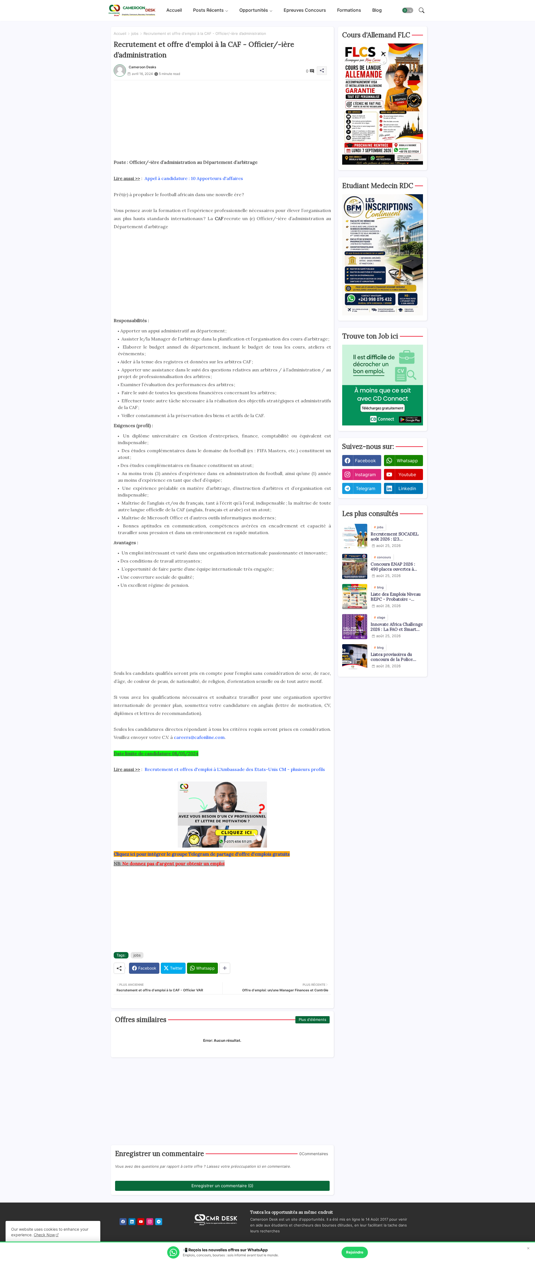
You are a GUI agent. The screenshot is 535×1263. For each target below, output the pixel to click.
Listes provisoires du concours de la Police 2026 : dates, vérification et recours (395, 657)
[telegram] (158, 1221)
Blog (377, 10)
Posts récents (208, 10)
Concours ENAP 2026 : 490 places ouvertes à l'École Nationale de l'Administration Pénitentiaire (393, 567)
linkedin (407, 488)
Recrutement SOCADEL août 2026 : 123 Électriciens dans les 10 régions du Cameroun (395, 537)
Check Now (44, 1234)
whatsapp (407, 460)
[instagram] (149, 1221)
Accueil (174, 10)
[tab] (174, 10)
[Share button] (224, 968)
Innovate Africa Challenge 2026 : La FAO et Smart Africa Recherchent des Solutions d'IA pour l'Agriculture (397, 627)
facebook (365, 460)
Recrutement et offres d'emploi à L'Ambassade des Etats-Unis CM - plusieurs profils (235, 769)
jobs (134, 33)
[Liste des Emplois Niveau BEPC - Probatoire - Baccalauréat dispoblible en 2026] (354, 596)
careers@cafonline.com (199, 737)
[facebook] (123, 1221)
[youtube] (140, 1221)
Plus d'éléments (312, 1019)
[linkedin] (131, 1221)
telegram (365, 488)
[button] (407, 10)
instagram (365, 474)
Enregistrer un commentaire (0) (222, 1185)
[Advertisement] (222, 119)
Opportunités (253, 10)
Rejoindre (354, 1252)
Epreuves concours (305, 10)
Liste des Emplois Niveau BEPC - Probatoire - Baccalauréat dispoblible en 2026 (395, 597)
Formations (349, 10)
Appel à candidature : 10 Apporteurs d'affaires (194, 178)
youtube (407, 474)
